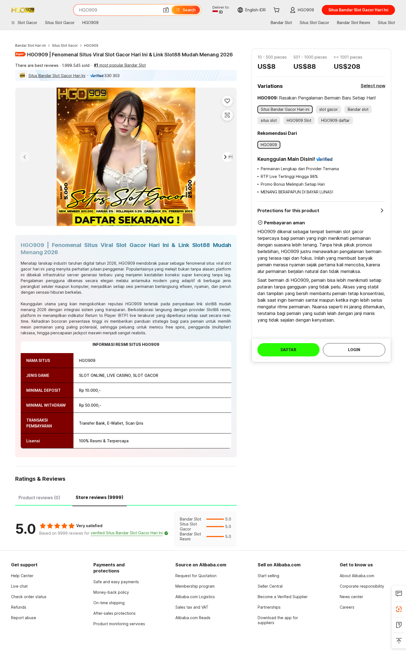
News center (351, 596)
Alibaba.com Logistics (195, 596)
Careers (347, 607)
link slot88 (207, 303)
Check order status (28, 596)
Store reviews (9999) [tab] (99, 497)
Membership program (195, 586)
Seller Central (270, 586)
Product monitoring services (119, 623)
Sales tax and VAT (192, 607)
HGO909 (91, 45)
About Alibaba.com (357, 575)
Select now (373, 85)
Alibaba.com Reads (192, 617)
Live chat (19, 586)
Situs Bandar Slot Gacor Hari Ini (56, 75)
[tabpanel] (126, 529)
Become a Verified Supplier (283, 596)
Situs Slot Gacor (65, 45)
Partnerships (269, 607)
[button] (166, 10)
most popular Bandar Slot (120, 65)
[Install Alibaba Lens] (399, 609)
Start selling (268, 575)
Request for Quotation (196, 575)
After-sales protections (114, 613)
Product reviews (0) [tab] (39, 497)
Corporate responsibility (362, 586)
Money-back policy (111, 592)
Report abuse (23, 617)
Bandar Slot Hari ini (30, 45)
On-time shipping (109, 602)
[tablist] (126, 497)
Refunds (18, 607)
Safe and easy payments (116, 581)
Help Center (22, 575)
